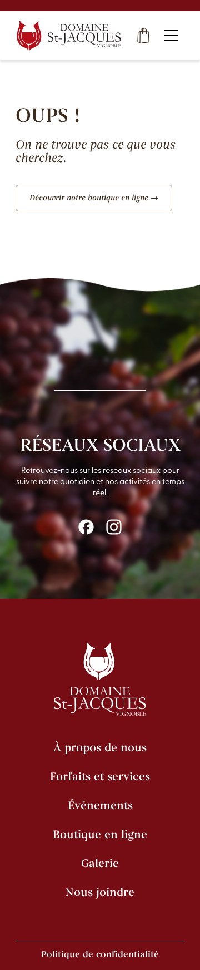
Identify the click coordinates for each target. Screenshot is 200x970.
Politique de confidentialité (100, 954)
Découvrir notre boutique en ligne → (93, 198)
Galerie (100, 863)
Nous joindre (100, 892)
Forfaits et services (100, 777)
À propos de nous (100, 748)
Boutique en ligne (100, 834)
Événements (100, 806)
